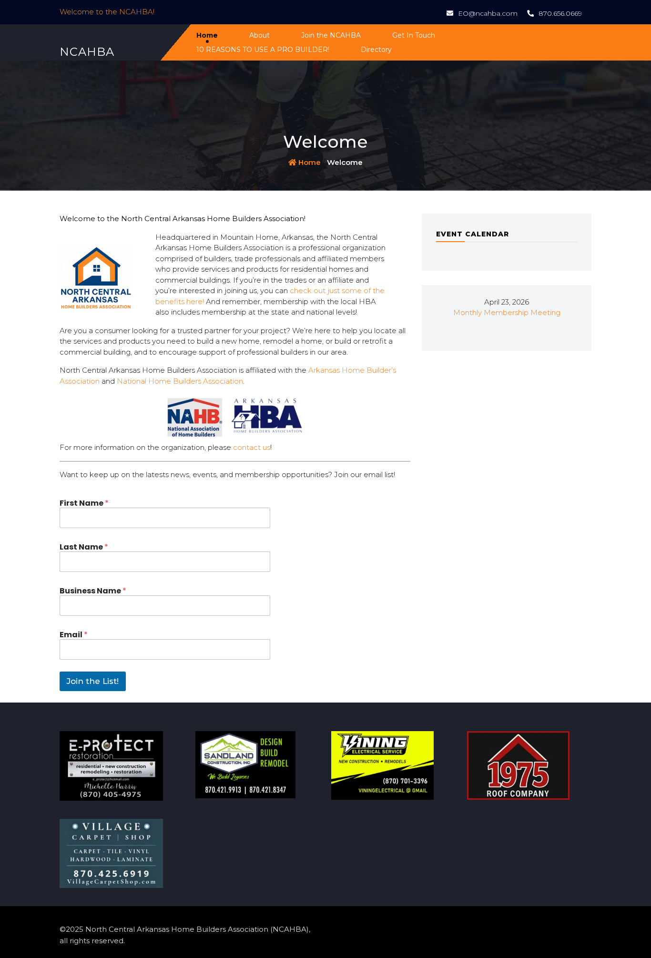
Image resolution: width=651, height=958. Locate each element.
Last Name (84, 546)
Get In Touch (413, 35)
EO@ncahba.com (488, 13)
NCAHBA (87, 52)
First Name (84, 503)
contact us (251, 447)
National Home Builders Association (180, 381)
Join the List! (93, 681)
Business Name (93, 590)
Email (74, 634)
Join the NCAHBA (331, 35)
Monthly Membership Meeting (506, 312)
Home (207, 35)
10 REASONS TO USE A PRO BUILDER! (262, 49)
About (259, 35)
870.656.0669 (560, 13)
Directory (376, 49)
